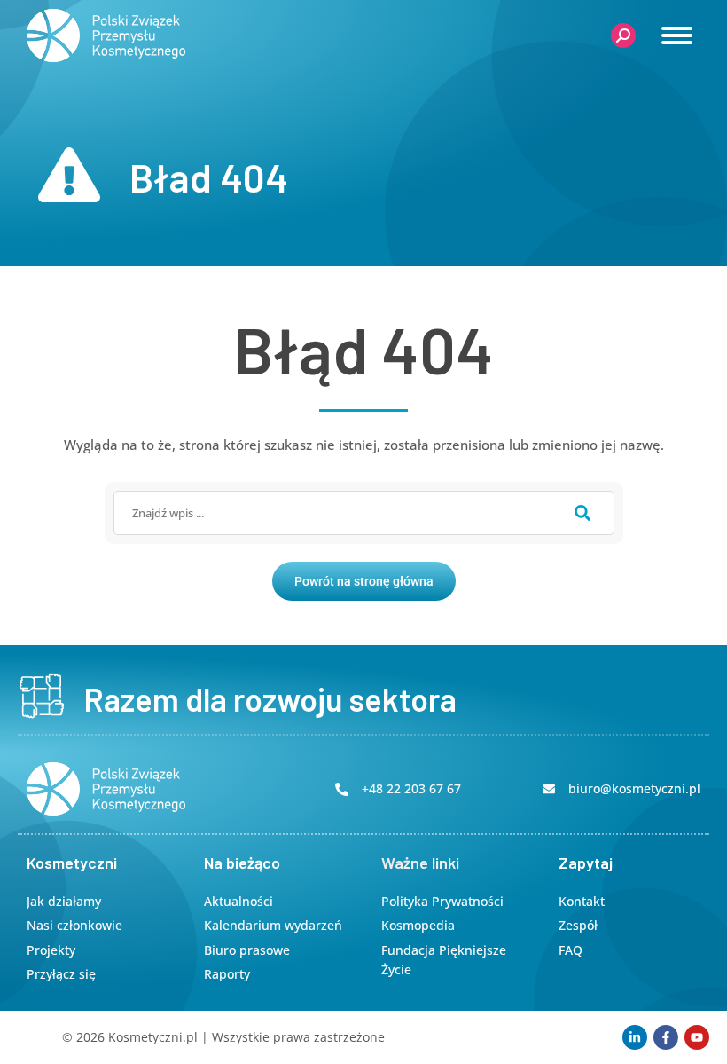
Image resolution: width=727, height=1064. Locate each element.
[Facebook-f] (665, 1037)
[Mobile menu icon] (676, 35)
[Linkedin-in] (634, 1037)
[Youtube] (696, 1037)
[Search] (582, 513)
